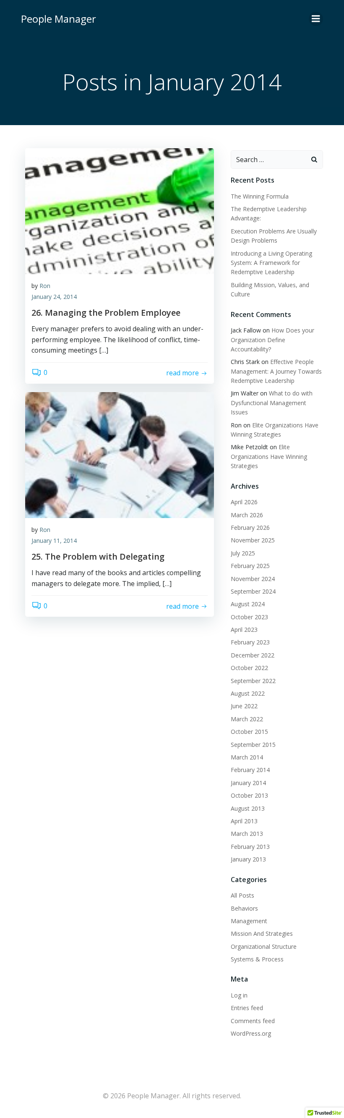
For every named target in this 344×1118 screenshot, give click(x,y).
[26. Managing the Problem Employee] (119, 210)
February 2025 (250, 566)
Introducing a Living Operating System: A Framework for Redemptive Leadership (271, 262)
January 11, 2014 (54, 541)
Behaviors (244, 908)
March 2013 (247, 834)
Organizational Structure (264, 946)
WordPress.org (251, 1033)
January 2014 (248, 783)
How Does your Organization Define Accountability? (272, 339)
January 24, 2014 (54, 297)
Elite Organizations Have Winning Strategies (269, 456)
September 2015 (253, 745)
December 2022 (252, 655)
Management (249, 921)
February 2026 (250, 528)
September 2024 (253, 591)
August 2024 (248, 604)
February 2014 (250, 770)
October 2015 (249, 732)
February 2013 (250, 847)
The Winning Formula (260, 196)
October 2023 (249, 617)
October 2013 (249, 795)
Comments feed (253, 1021)
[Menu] (316, 19)
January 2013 (248, 859)
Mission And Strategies (262, 933)
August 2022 (248, 693)
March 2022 (247, 719)
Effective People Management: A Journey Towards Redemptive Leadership (276, 371)
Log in (239, 995)
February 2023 (250, 642)
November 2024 (253, 579)
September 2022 (253, 681)
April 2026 (244, 502)
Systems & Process (257, 959)
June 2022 (244, 706)
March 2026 (247, 515)
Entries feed (247, 1008)
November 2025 (253, 540)
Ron (44, 286)
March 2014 (247, 757)
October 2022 (249, 668)
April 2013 (244, 821)
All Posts (242, 895)
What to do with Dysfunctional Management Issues (272, 402)
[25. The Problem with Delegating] (119, 454)
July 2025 (243, 553)
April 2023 (244, 630)
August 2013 (248, 808)
